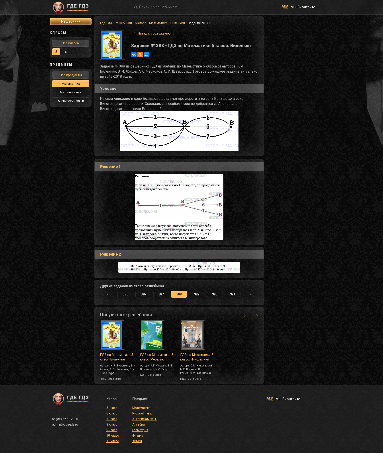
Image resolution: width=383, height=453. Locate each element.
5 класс (140, 23)
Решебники (123, 23)
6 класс (111, 413)
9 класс (111, 430)
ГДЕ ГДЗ (71, 7)
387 (161, 294)
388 (179, 294)
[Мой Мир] (146, 54)
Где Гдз (106, 23)
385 (125, 294)
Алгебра (138, 424)
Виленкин (177, 23)
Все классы (71, 43)
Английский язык (71, 101)
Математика (158, 23)
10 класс (112, 435)
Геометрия (140, 430)
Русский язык (70, 92)
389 (196, 294)
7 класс (111, 419)
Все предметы (71, 75)
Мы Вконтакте (303, 7)
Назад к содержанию (154, 33)
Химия (137, 441)
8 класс (111, 424)
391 (232, 294)
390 (214, 294)
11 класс (112, 441)
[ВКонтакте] (134, 54)
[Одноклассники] (140, 54)
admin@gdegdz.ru (65, 424)
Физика (137, 435)
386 (143, 294)
